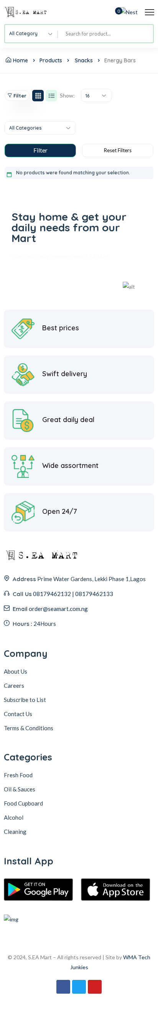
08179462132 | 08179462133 (73, 593)
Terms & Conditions (28, 727)
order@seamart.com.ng (58, 608)
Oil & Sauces (19, 789)
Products (51, 60)
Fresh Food (18, 775)
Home (20, 60)
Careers (14, 685)
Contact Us (18, 713)
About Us (15, 671)
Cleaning (15, 831)
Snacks (84, 60)
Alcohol (13, 817)
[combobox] (31, 33)
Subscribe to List (25, 699)
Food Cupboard (23, 803)
